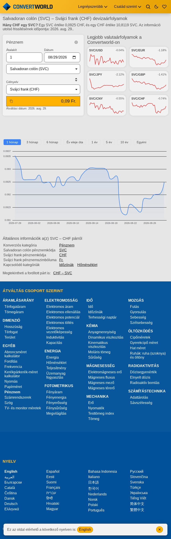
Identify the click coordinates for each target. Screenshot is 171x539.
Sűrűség (95, 357)
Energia (52, 357)
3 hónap (32, 142)
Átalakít (11, 50)
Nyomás (11, 381)
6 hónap (52, 142)
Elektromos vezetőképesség (59, 330)
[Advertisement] (85, 129)
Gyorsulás (138, 312)
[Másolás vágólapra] (11, 101)
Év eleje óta (75, 142)
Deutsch (11, 504)
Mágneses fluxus (101, 377)
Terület (9, 337)
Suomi (51, 482)
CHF (63, 255)
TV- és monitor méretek (22, 408)
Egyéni (141, 142)
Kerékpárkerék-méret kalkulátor (21, 374)
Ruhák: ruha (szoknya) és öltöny (148, 355)
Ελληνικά (11, 509)
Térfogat (11, 332)
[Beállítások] (76, 42)
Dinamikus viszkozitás (105, 337)
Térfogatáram (15, 307)
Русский (136, 471)
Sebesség (138, 317)
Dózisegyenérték (143, 372)
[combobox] (39, 69)
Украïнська (139, 493)
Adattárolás (139, 397)
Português (96, 510)
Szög (8, 403)
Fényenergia (56, 397)
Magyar (52, 509)
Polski (93, 505)
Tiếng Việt (138, 498)
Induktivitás (55, 337)
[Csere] (76, 80)
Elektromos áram (59, 307)
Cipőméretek (140, 337)
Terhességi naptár (102, 317)
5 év (109, 142)
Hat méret (137, 348)
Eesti (50, 477)
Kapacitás (54, 343)
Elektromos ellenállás (63, 312)
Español (52, 471)
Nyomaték (96, 408)
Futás (134, 307)
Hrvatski (52, 503)
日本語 (93, 482)
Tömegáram (14, 312)
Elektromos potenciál (62, 317)
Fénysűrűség (56, 408)
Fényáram (54, 392)
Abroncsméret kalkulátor (15, 354)
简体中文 (137, 504)
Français (53, 487)
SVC (63, 250)
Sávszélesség (141, 403)
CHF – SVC (62, 273)
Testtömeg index (101, 413)
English (85, 529)
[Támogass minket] (164, 7)
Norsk (93, 499)
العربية (9, 477)
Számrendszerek (17, 397)
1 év (95, 142)
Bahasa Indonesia (102, 471)
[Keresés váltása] (148, 7)
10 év (124, 142)
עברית (51, 493)
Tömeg (93, 419)
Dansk (9, 498)
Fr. (61, 260)
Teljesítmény (56, 368)
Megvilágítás (56, 413)
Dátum (48, 50)
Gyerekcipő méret (144, 343)
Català (9, 488)
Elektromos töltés (59, 323)
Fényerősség (56, 403)
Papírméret (13, 387)
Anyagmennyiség (102, 332)
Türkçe (135, 487)
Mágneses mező (101, 383)
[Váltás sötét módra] (156, 7)
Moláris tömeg (99, 352)
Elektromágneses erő (105, 372)
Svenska (137, 482)
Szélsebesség (141, 323)
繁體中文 (137, 510)
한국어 (93, 488)
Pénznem (66, 245)
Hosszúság (13, 327)
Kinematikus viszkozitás (98, 345)
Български (13, 482)
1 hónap (12, 142)
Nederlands (97, 494)
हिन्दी (49, 498)
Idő (90, 307)
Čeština (10, 493)
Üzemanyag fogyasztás (55, 375)
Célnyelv (12, 82)
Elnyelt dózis (140, 377)
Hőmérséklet (87, 265)
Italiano (94, 477)
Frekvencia (13, 367)
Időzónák (66, 265)
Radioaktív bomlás (144, 383)
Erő (91, 403)
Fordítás (10, 361)
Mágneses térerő (101, 388)
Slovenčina (139, 477)
